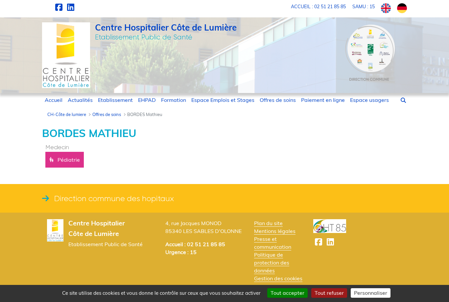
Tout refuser (329, 293)
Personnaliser (370, 293)
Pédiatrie (69, 159)
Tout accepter (287, 293)
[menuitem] (53, 99)
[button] (403, 100)
